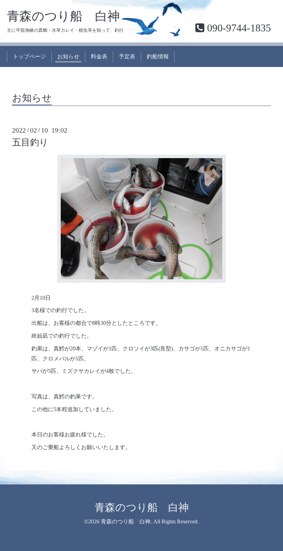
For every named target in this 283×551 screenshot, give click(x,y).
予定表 (127, 56)
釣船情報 (158, 56)
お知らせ (68, 56)
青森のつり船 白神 (63, 16)
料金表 (99, 56)
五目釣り (30, 142)
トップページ (29, 56)
